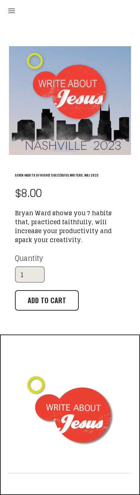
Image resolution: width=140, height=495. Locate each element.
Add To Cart (47, 300)
